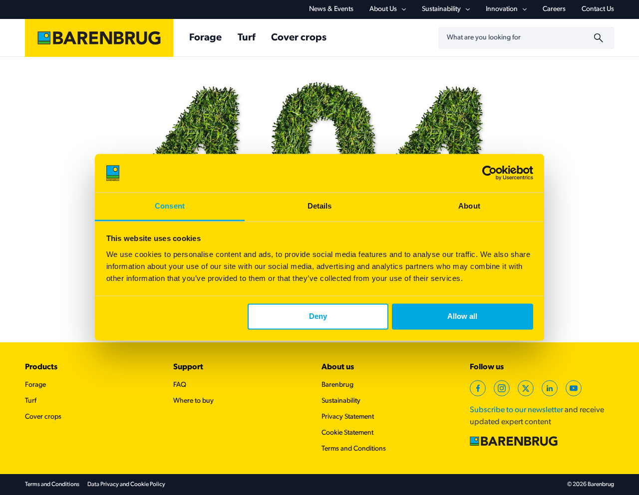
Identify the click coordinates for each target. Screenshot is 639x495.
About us (337, 367)
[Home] (99, 38)
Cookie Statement (347, 433)
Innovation (502, 9)
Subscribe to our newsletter (516, 410)
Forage (205, 38)
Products (41, 367)
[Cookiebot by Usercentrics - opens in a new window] (489, 173)
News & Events (331, 9)
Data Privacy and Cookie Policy (126, 485)
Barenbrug (337, 385)
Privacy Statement (347, 417)
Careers (554, 9)
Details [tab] (320, 206)
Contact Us (598, 9)
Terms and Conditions (353, 449)
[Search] (600, 38)
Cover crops (298, 38)
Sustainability (441, 9)
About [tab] (469, 206)
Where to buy (193, 401)
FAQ (179, 385)
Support (188, 367)
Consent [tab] (170, 206)
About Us (383, 9)
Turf (246, 38)
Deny (318, 316)
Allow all (462, 316)
